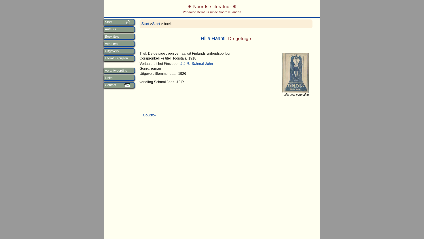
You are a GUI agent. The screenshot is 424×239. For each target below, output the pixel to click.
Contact (110, 85)
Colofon (150, 115)
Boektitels (112, 36)
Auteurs (110, 29)
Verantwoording (116, 70)
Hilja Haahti (213, 38)
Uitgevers (112, 51)
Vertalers (111, 44)
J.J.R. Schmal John (196, 64)
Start (108, 22)
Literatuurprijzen (116, 58)
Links (109, 78)
